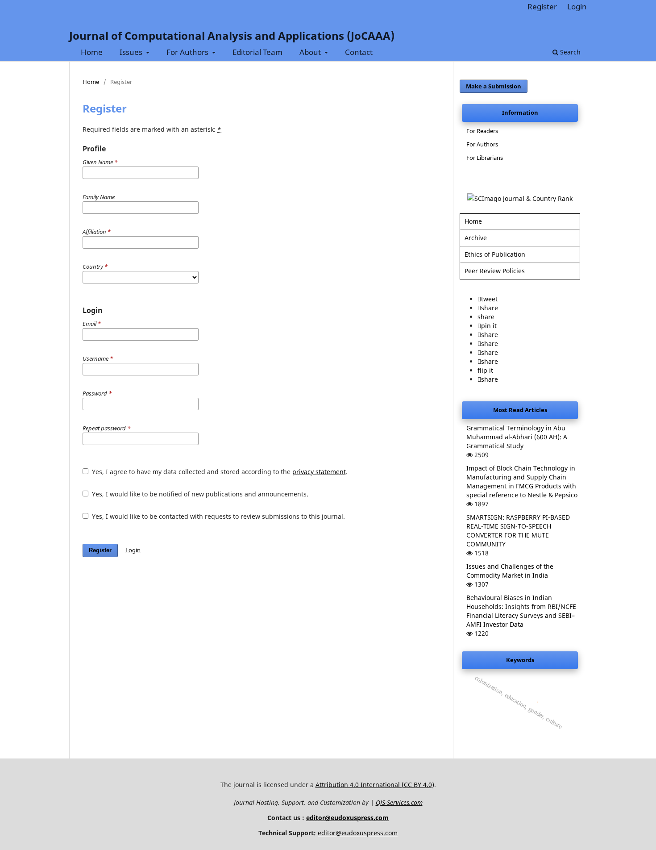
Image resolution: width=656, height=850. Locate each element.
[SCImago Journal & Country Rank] (520, 198)
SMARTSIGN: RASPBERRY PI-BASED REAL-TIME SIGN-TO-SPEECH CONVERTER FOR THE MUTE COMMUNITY (518, 530)
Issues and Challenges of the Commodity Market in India (509, 570)
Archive (476, 237)
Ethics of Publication (495, 254)
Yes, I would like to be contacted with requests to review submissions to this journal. (217, 516)
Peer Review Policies (495, 271)
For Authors (188, 52)
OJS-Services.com (399, 802)
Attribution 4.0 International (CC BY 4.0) (375, 784)
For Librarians (484, 158)
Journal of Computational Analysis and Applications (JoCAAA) (231, 35)
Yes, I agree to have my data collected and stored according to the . (219, 471)
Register (542, 6)
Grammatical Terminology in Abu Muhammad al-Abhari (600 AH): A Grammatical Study (516, 437)
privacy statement (319, 471)
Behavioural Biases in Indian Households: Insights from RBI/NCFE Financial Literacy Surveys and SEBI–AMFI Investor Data (521, 611)
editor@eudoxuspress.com (347, 817)
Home (92, 52)
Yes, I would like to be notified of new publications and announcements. (199, 494)
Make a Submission (493, 86)
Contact (359, 52)
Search (569, 52)
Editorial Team (257, 52)
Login (577, 6)
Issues (132, 52)
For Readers (482, 131)
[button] (487, 299)
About (311, 52)
